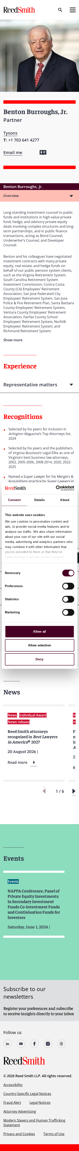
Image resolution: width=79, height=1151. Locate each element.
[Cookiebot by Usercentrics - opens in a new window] (56, 488)
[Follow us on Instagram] (48, 1043)
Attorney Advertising (19, 1111)
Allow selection (39, 645)
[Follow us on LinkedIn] (7, 1043)
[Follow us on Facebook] (34, 1043)
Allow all (39, 631)
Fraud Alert (12, 1102)
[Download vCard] (43, 152)
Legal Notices (40, 1102)
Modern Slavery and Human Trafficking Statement (34, 1122)
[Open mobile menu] (73, 10)
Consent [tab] (14, 500)
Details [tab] (39, 500)
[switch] (68, 586)
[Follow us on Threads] (61, 1043)
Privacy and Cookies (19, 1134)
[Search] (60, 10)
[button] (74, 791)
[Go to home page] (19, 10)
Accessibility (13, 1084)
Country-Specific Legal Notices (27, 1093)
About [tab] (64, 500)
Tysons (10, 133)
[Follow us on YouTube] (21, 1043)
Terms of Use (53, 1134)
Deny (39, 659)
